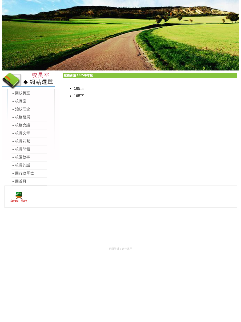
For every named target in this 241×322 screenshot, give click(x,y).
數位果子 (127, 248)
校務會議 (70, 75)
